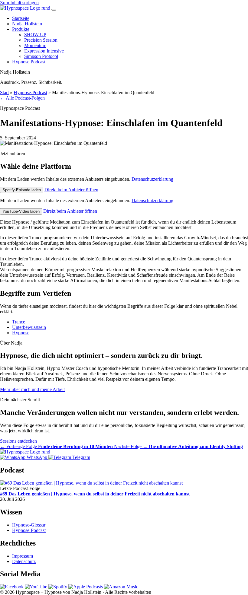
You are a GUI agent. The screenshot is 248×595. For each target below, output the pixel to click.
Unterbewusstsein (29, 327)
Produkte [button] (20, 29)
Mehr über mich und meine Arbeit (32, 389)
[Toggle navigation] (53, 10)
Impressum (22, 555)
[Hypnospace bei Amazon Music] (121, 586)
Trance (18, 321)
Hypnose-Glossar (28, 524)
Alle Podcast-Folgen (22, 97)
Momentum (35, 45)
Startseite (20, 18)
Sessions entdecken (18, 441)
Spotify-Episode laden (21, 190)
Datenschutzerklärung (152, 179)
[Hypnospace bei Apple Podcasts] (86, 586)
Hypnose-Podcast (30, 92)
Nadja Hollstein (27, 23)
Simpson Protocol (41, 56)
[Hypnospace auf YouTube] (36, 586)
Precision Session (40, 40)
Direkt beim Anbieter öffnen (71, 189)
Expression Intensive (44, 50)
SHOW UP (35, 34)
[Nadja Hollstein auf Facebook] (12, 586)
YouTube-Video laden (21, 211)
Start (4, 92)
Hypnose (20, 332)
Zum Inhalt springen (19, 2)
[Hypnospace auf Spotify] (58, 586)
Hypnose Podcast (28, 61)
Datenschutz (24, 561)
